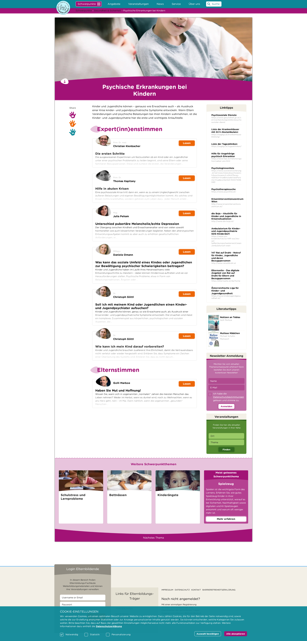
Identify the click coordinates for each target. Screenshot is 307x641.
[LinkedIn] (73, 132)
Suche (216, 3)
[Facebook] (72, 123)
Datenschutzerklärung (109, 626)
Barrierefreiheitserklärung (218, 590)
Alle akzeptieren (235, 634)
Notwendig (72, 634)
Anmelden (226, 406)
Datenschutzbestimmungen (228, 397)
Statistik (94, 634)
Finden (226, 449)
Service (176, 3)
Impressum (167, 590)
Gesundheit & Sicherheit (107, 10)
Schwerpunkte (87, 3)
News (160, 3)
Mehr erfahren (226, 519)
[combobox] (226, 436)
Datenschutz (182, 590)
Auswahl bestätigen (208, 634)
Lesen (187, 143)
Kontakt (196, 590)
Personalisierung (121, 634)
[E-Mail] (72, 115)
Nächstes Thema (153, 537)
